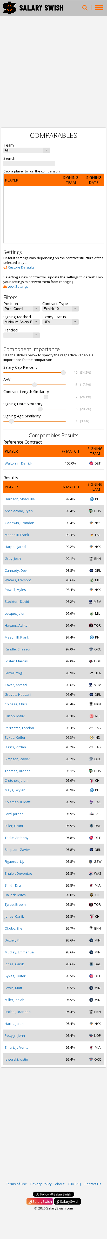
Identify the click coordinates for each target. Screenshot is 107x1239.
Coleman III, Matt (17, 802)
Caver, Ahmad (16, 685)
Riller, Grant (14, 825)
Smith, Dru (13, 885)
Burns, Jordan (15, 747)
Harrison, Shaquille (20, 499)
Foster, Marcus (16, 661)
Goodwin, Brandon (19, 522)
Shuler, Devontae (18, 873)
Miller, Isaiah (14, 999)
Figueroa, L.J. (14, 861)
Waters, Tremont (18, 580)
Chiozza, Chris (16, 704)
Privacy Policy (41, 1184)
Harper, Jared (15, 546)
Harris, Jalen (14, 1023)
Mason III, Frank (17, 534)
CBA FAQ (74, 1184)
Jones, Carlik (14, 916)
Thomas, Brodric (17, 771)
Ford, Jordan (14, 813)
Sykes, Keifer (15, 737)
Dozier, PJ (12, 940)
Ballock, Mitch (15, 895)
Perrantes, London (19, 728)
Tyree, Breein (15, 904)
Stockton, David (17, 601)
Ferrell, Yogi (14, 673)
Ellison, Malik (15, 716)
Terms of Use (16, 1184)
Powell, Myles (15, 589)
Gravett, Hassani (18, 694)
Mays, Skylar (15, 790)
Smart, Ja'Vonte (17, 1047)
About (59, 1184)
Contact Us (92, 1184)
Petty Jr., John (15, 1035)
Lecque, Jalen (15, 613)
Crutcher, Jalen (16, 780)
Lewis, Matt (13, 988)
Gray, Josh (13, 558)
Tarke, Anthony (17, 837)
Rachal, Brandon (18, 1011)
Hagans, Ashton (17, 625)
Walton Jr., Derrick (18, 463)
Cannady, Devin (17, 570)
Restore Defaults (21, 267)
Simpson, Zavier (17, 759)
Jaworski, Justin (16, 1059)
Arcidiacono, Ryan (19, 511)
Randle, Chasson (18, 649)
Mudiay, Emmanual (20, 952)
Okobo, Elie (13, 928)
